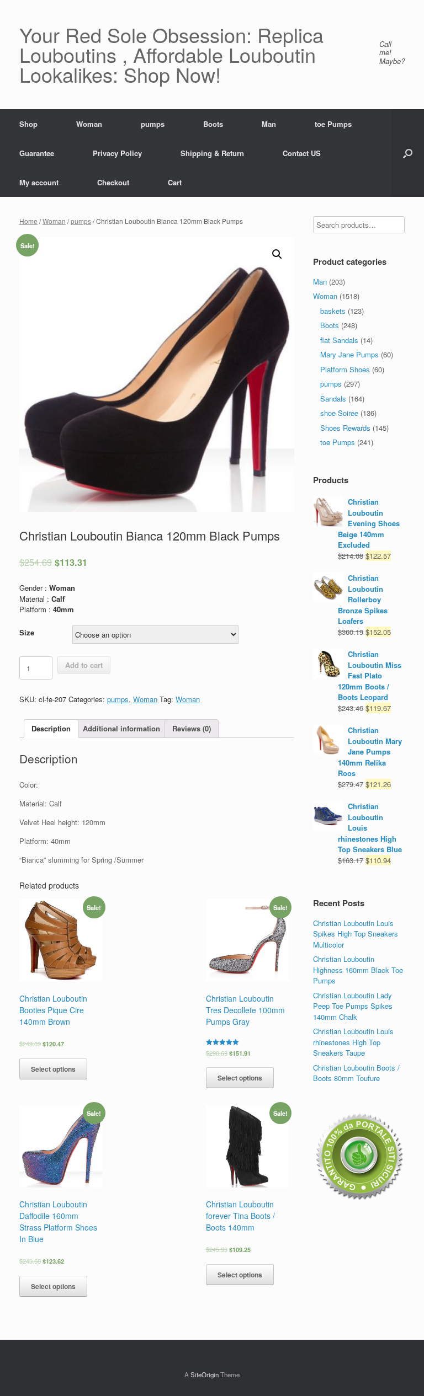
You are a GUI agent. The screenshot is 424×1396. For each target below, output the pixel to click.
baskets (333, 311)
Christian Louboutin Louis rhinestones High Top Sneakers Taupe (353, 1042)
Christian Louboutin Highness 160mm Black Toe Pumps (358, 970)
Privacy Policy (117, 153)
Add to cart (84, 665)
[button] (407, 153)
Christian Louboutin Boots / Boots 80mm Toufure (356, 1073)
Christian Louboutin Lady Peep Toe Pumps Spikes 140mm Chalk (353, 1006)
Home (28, 221)
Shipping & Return (212, 153)
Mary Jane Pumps (349, 354)
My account (39, 182)
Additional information (121, 728)
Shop (28, 124)
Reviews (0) (191, 728)
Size (26, 632)
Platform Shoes (345, 369)
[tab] (51, 729)
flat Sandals (339, 340)
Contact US (302, 153)
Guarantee (36, 153)
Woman (89, 124)
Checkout (113, 182)
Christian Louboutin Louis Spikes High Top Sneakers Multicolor (355, 934)
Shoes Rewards (345, 427)
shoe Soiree (339, 413)
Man (269, 124)
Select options (53, 1069)
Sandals (333, 398)
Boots (213, 124)
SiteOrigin (204, 1374)
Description (51, 728)
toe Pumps (333, 124)
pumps (153, 124)
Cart (175, 182)
